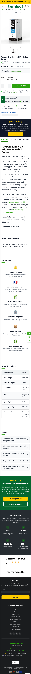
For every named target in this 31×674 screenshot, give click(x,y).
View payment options (15, 71)
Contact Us (15, 627)
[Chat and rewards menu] (28, 337)
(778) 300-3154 (9, 101)
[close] (29, 2)
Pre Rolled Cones (15, 12)
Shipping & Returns (15, 624)
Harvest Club (14, 92)
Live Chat (12, 650)
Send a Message (15, 504)
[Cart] (28, 6)
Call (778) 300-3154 (15, 499)
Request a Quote (15, 134)
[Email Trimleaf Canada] (20, 633)
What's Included (15, 139)
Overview (4, 139)
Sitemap (19, 667)
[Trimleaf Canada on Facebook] (10, 633)
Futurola (22, 12)
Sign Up (15, 597)
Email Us (26, 101)
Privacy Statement (15, 629)
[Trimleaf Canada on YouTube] (13, 633)
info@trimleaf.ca (16, 648)
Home (8, 12)
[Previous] (11, 47)
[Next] (20, 47)
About (15, 609)
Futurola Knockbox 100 (16, 202)
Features (26, 139)
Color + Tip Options (7, 77)
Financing (15, 622)
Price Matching (15, 617)
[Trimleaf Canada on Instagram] (16, 633)
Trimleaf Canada (12, 667)
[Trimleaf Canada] (15, 6)
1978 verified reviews (20, 653)
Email (3, 589)
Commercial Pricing (15, 619)
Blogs (15, 612)
